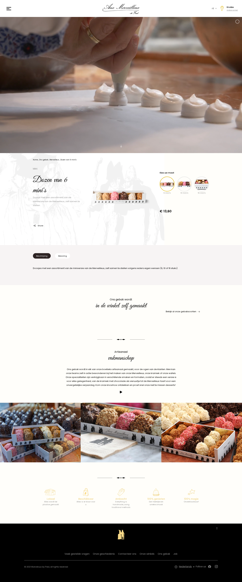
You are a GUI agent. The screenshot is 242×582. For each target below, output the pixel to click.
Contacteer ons (127, 554)
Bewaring (62, 256)
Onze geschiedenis (104, 554)
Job (175, 554)
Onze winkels (147, 554)
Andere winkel (232, 10)
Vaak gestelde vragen (77, 554)
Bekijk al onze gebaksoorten (181, 311)
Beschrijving (41, 256)
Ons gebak (164, 554)
